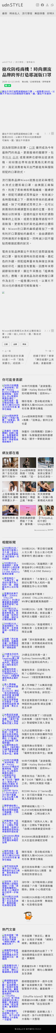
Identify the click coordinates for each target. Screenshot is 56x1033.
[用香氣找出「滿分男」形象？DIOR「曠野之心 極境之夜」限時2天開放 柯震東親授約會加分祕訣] (11, 780)
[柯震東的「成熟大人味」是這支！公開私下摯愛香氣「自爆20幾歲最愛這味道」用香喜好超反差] (11, 825)
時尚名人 (15, 13)
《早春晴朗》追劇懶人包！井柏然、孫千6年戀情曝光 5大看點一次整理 (38, 1015)
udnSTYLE (7, 62)
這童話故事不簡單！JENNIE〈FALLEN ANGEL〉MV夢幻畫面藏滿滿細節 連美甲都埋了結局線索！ (37, 599)
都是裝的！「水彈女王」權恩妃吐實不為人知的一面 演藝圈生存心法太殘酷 (37, 582)
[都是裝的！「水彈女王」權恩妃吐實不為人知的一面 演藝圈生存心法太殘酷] (11, 583)
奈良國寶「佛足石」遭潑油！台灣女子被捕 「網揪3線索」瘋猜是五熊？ (37, 939)
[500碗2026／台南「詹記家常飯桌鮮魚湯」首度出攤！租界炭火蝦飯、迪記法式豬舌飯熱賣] (11, 613)
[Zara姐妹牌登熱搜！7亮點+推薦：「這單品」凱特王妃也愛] (11, 420)
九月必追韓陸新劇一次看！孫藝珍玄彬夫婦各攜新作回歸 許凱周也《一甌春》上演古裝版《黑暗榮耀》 (37, 736)
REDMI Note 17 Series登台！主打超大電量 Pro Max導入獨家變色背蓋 (37, 794)
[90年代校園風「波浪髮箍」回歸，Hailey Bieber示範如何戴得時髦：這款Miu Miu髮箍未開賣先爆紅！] (11, 390)
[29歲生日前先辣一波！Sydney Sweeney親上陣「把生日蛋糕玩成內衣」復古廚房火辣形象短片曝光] (11, 659)
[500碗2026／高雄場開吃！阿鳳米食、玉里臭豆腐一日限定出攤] (11, 628)
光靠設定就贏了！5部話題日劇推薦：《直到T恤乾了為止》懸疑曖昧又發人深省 (37, 718)
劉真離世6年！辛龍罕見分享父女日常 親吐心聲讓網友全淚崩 (37, 969)
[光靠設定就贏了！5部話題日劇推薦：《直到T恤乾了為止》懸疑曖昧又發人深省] (11, 719)
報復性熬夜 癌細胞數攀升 (10, 519)
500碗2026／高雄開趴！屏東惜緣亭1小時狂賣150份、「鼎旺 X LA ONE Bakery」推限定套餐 (38, 569)
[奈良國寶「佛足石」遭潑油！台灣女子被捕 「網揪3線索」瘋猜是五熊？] (11, 940)
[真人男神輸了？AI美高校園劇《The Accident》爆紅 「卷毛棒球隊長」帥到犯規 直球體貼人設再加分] (11, 689)
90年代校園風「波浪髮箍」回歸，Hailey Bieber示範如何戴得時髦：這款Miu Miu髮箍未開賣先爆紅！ (37, 391)
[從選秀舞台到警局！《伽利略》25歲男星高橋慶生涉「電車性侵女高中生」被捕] (11, 750)
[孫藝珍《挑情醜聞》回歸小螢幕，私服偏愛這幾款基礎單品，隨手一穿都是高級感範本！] (11, 436)
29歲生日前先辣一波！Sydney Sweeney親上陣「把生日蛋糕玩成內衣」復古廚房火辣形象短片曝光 (37, 660)
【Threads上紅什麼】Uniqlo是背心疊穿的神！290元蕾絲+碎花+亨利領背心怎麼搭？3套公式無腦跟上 (46, 521)
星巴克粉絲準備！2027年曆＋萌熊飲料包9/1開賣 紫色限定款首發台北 (38, 870)
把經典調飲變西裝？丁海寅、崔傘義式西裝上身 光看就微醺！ (28, 521)
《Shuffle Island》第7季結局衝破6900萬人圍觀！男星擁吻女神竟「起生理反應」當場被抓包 (38, 1002)
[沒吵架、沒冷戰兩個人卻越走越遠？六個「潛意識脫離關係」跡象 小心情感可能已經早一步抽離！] (11, 886)
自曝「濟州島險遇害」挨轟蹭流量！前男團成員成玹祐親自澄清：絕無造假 (37, 643)
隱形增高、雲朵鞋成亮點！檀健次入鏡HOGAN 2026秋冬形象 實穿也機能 (37, 404)
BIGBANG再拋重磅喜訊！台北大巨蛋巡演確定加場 (38, 838)
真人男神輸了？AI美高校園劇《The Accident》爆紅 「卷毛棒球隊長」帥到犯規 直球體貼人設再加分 (37, 690)
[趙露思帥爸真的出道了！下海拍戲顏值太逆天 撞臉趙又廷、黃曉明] (11, 955)
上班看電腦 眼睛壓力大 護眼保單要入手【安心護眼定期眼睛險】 (10, 497)
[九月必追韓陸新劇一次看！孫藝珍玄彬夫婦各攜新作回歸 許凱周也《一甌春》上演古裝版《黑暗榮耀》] (11, 735)
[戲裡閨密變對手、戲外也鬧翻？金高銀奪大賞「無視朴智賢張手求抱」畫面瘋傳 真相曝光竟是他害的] (11, 985)
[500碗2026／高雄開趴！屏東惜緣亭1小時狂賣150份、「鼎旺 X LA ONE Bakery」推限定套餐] (11, 568)
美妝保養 (40, 13)
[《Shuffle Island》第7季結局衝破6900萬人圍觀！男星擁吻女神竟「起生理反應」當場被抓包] (11, 1000)
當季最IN (31, 62)
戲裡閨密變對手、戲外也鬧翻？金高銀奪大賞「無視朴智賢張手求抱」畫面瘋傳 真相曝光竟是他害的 (37, 986)
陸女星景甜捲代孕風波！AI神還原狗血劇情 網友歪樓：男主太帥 (37, 703)
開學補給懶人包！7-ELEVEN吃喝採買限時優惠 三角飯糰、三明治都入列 (37, 809)
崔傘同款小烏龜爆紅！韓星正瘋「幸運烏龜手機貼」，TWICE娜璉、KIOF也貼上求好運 (28, 497)
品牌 (15, 344)
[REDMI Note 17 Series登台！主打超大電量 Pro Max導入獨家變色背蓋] (11, 795)
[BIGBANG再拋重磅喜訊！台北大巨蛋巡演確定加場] (11, 841)
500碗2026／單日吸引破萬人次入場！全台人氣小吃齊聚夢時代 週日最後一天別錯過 (37, 554)
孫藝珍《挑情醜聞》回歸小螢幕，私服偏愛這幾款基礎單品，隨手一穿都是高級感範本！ (37, 437)
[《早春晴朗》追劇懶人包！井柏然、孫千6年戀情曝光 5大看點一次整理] (11, 1016)
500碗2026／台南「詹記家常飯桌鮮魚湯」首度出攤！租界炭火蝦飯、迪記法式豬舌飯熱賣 (37, 614)
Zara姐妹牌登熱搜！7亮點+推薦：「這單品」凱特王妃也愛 (37, 419)
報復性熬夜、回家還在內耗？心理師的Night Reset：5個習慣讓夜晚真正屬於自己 (38, 675)
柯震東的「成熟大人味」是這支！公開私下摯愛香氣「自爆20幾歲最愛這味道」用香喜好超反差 (37, 827)
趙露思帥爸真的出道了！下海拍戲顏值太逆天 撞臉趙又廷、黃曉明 (37, 954)
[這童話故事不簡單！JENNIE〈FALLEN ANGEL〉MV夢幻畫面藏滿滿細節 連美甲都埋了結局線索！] (11, 598)
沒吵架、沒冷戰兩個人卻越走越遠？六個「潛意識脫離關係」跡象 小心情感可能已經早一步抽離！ (37, 887)
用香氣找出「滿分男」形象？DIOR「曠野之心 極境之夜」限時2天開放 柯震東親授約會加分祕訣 (37, 781)
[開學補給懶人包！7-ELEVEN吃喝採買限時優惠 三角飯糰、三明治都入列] (11, 810)
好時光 (51, 13)
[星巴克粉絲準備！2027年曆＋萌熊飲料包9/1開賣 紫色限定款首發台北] (11, 871)
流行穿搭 (27, 13)
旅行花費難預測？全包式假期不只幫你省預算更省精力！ (10, 473)
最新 (4, 13)
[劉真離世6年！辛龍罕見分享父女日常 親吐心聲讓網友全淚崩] (11, 970)
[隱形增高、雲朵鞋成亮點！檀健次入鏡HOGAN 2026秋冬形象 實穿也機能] (11, 405)
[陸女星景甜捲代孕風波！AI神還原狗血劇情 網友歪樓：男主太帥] (11, 704)
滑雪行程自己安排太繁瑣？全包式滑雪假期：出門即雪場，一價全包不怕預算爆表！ (45, 473)
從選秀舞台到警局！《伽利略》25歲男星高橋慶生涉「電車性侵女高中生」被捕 (37, 749)
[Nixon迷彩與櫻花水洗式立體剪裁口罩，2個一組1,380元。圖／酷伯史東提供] (28, 309)
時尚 (24, 344)
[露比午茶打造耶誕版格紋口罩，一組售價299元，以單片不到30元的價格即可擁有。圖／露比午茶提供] (28, 110)
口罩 (6, 344)
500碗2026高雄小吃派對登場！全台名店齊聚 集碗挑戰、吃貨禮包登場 (37, 900)
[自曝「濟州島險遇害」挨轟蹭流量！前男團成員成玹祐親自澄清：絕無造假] (11, 644)
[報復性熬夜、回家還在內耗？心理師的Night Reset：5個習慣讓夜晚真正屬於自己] (11, 674)
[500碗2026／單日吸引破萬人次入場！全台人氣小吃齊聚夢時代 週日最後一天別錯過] (11, 553)
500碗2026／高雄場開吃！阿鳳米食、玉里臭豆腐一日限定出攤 (37, 627)
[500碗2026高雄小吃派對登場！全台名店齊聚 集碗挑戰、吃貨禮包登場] (11, 901)
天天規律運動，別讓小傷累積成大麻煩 (45, 497)
